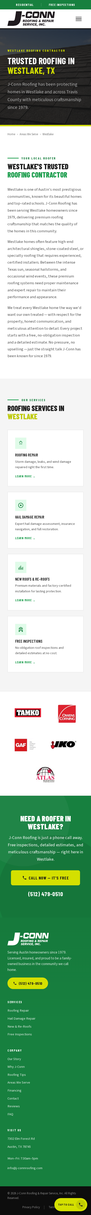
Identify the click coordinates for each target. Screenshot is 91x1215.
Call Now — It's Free (49, 877)
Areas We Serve (29, 134)
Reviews (13, 1106)
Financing (14, 1090)
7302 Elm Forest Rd (21, 1138)
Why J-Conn (16, 1066)
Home (11, 134)
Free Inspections (62, 5)
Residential (25, 5)
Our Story (14, 1059)
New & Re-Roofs (19, 1026)
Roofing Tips (16, 1074)
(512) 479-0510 (30, 983)
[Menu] (79, 19)
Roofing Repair (18, 1010)
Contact (13, 1098)
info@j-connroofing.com (24, 1168)
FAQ (10, 1114)
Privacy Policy (31, 1207)
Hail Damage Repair (21, 1018)
